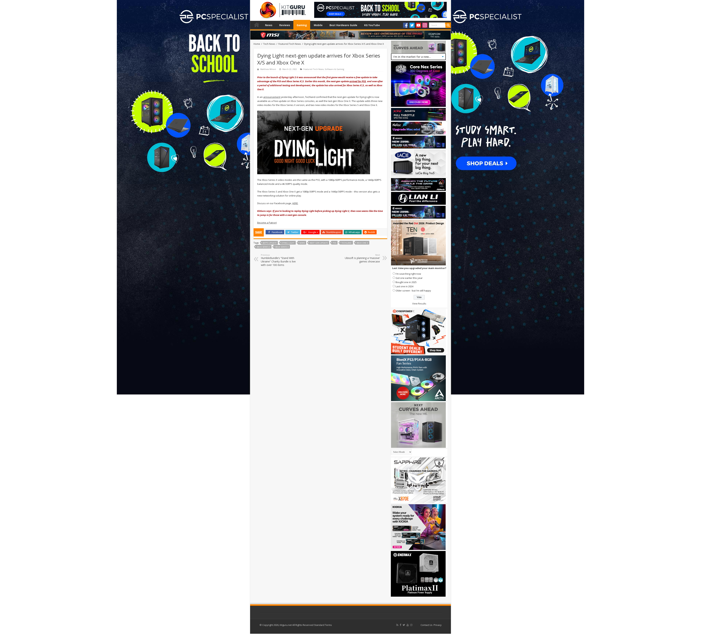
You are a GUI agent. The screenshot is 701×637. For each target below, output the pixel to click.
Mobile (318, 25)
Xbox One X (362, 242)
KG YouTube (372, 25)
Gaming (302, 25)
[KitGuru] (282, 8)
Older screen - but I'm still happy (413, 290)
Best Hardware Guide (343, 25)
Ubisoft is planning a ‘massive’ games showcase (362, 258)
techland (346, 242)
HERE (295, 203)
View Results (419, 303)
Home (256, 24)
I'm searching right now (408, 273)
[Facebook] (405, 25)
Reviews (284, 25)
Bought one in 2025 (406, 282)
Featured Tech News (289, 43)
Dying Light (287, 242)
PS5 (334, 242)
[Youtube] (418, 25)
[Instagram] (424, 25)
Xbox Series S (263, 246)
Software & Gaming (334, 69)
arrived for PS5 (357, 81)
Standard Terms (323, 625)
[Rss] (397, 625)
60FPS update (270, 242)
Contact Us (426, 625)
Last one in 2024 (404, 286)
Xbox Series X (282, 246)
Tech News (269, 43)
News (268, 25)
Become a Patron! (267, 222)
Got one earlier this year (409, 278)
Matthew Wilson (268, 69)
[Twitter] (412, 25)
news (302, 242)
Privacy (438, 625)
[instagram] (411, 625)
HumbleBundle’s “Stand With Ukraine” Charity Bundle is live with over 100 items (278, 260)
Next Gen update (319, 242)
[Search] (448, 25)
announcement (271, 97)
